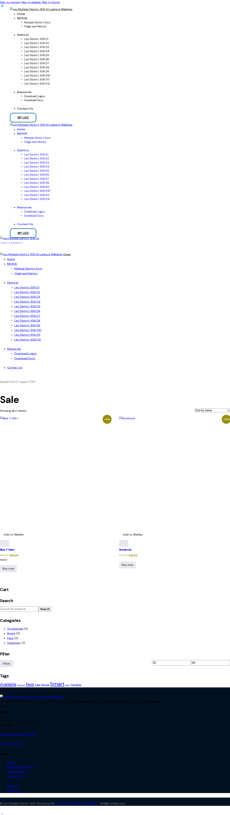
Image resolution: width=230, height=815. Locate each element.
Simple (45, 685)
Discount (21, 685)
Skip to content (10, 2)
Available (8, 684)
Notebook (125, 550)
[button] (12, 534)
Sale (37, 685)
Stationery (14, 643)
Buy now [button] (8, 568)
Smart (57, 684)
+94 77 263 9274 (11, 744)
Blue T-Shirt (7, 550)
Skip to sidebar (31, 2)
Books (11, 633)
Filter (6, 663)
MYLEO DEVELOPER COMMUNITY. (77, 803)
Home (3, 381)
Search (45, 609)
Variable (76, 685)
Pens (10, 638)
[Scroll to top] (2, 812)
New (30, 684)
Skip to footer (51, 2)
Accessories (15, 629)
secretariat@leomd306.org (18, 734)
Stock (67, 685)
